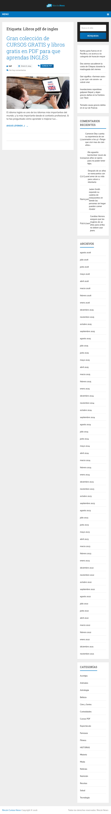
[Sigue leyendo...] (15, 126)
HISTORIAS (85, 747)
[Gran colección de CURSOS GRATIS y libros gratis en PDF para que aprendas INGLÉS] (37, 93)
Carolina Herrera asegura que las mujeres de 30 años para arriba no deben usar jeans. (97, 223)
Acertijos (84, 676)
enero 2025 (85, 389)
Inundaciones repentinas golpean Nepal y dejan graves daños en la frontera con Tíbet (92, 93)
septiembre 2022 (87, 589)
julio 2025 (84, 346)
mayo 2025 (85, 360)
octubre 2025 (86, 324)
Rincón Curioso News (11, 810)
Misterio (83, 755)
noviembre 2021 (87, 654)
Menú (5, 14)
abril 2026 (84, 281)
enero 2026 (85, 303)
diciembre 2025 (87, 310)
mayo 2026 (85, 274)
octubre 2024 (86, 410)
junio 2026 (84, 267)
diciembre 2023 (87, 482)
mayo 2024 (85, 446)
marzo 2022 (85, 625)
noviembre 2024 (87, 403)
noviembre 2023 (87, 489)
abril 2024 (84, 453)
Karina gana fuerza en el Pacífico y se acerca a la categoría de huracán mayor (92, 54)
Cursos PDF (47, 66)
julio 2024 (84, 432)
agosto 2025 (85, 338)
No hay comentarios (17, 70)
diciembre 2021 (86, 647)
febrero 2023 (85, 553)
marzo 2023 (85, 546)
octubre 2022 (86, 582)
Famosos (84, 733)
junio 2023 (84, 525)
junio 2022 (84, 611)
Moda (82, 762)
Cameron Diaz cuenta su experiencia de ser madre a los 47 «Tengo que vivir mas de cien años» (95, 139)
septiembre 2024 (87, 417)
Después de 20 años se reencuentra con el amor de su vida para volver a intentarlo (97, 176)
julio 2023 (84, 518)
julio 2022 (84, 604)
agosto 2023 (85, 510)
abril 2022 (84, 618)
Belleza (83, 697)
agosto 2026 (85, 252)
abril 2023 (84, 539)
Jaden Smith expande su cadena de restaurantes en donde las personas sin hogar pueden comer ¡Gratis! (97, 199)
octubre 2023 (86, 496)
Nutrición (84, 776)
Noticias (83, 769)
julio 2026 (84, 260)
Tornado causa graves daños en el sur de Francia (93, 106)
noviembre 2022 (87, 575)
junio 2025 (84, 353)
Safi (10, 66)
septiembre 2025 (87, 331)
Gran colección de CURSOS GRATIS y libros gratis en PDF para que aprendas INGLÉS (35, 48)
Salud (82, 790)
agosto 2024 (85, 424)
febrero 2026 (85, 295)
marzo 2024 (85, 460)
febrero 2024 (85, 467)
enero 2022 (85, 639)
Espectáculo (85, 726)
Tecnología (85, 798)
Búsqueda (93, 36)
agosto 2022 (85, 596)
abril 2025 (84, 367)
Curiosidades (86, 712)
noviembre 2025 (87, 317)
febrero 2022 (85, 632)
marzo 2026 (85, 288)
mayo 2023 (85, 532)
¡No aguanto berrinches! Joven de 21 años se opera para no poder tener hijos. (96, 158)
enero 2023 (85, 561)
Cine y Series (86, 704)
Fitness (83, 740)
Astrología (84, 690)
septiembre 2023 (87, 503)
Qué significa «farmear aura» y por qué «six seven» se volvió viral (92, 79)
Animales (84, 683)
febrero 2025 (85, 381)
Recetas (83, 783)
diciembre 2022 (87, 568)
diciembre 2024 (87, 396)
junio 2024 (84, 439)
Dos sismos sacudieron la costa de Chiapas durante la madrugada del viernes (92, 66)
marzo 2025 (85, 374)
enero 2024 (85, 475)
